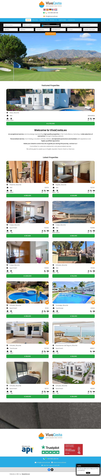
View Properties (50, 34)
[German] (50, 9)
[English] (44, 9)
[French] (53, 9)
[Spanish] (47, 9)
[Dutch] (56, 9)
